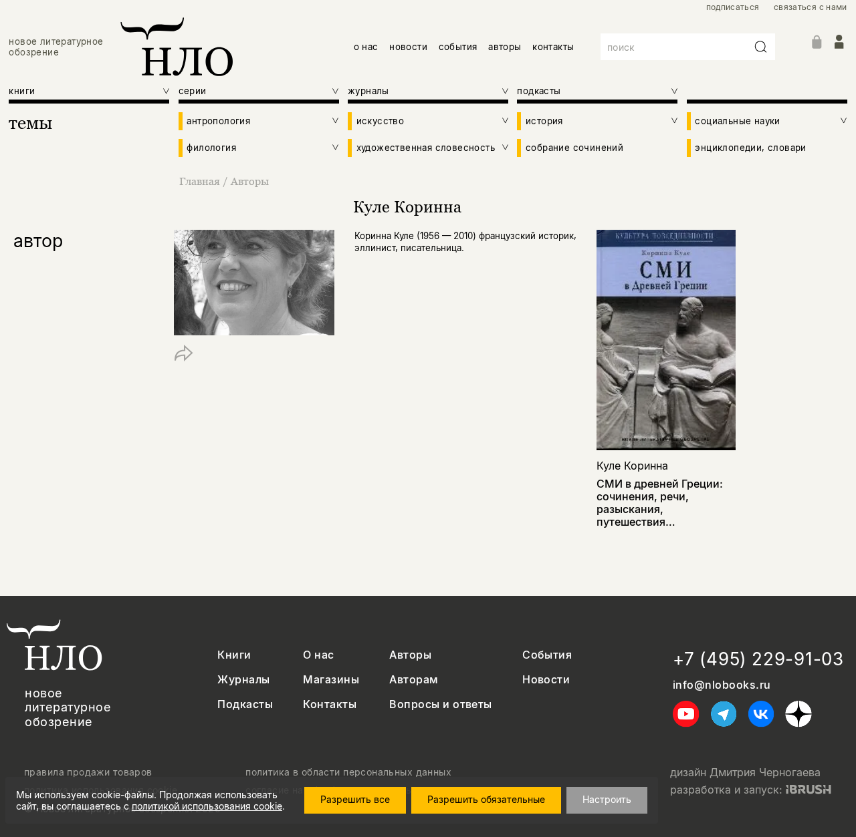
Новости (546, 679)
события (458, 46)
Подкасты (245, 704)
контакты (553, 46)
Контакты (329, 704)
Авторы (250, 181)
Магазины (331, 679)
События (547, 655)
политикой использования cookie (207, 806)
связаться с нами (810, 7)
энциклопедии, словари (750, 147)
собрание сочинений (574, 147)
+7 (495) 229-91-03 (758, 659)
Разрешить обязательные (486, 799)
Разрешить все (355, 799)
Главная (199, 181)
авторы (504, 46)
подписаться (733, 7)
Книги (234, 655)
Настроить (606, 799)
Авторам (413, 679)
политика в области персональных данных (348, 772)
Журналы (243, 679)
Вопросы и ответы (440, 704)
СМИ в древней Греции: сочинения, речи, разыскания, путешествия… (660, 503)
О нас (318, 655)
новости (408, 46)
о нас (366, 46)
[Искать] (761, 46)
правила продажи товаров (88, 772)
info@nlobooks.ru (722, 685)
